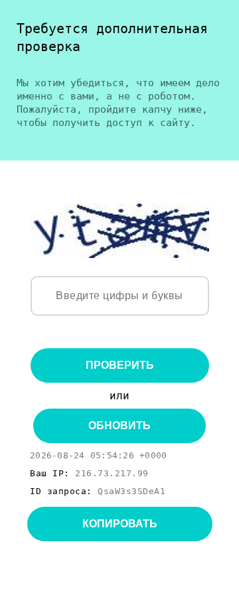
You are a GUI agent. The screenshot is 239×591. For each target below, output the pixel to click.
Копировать (119, 523)
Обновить (119, 425)
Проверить (120, 365)
